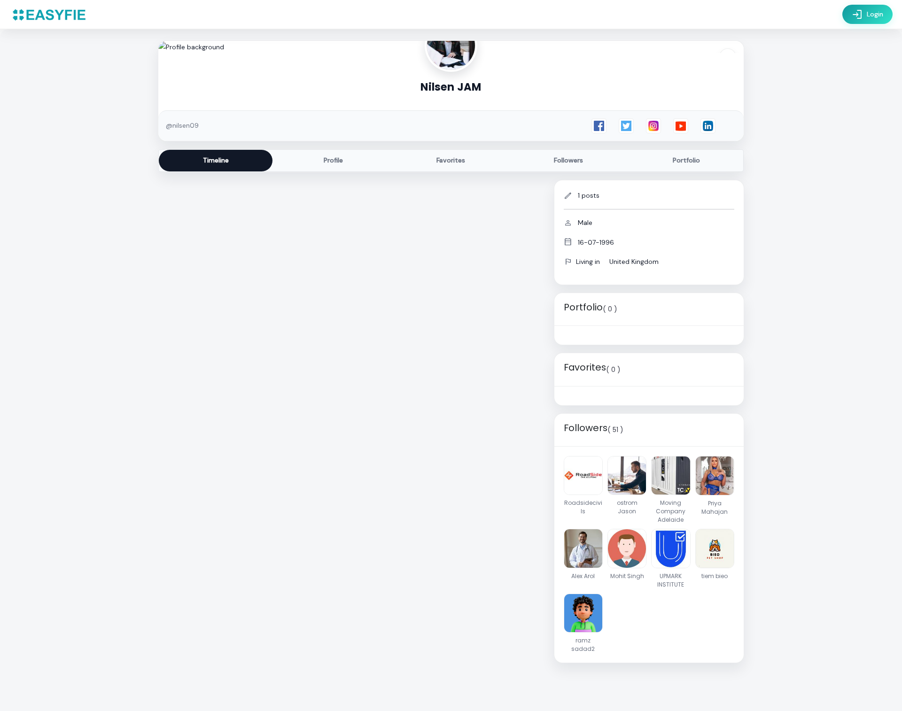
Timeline (216, 160)
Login (867, 14)
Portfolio (686, 160)
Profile (333, 160)
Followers (568, 160)
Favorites (450, 160)
